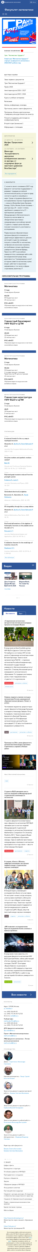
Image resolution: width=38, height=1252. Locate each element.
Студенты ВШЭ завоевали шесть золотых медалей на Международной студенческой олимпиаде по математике (18, 794)
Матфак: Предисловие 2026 (13, 143)
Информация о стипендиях (13, 127)
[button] (3, 31)
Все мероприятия (10, 174)
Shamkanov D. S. (9, 548)
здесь (30, 1237)
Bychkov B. (17, 444)
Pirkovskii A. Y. (8, 531)
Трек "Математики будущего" (14, 83)
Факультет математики (19, 9)
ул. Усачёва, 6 (8, 1008)
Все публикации (9, 557)
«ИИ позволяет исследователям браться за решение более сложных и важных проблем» (18, 928)
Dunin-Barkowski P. (27, 444)
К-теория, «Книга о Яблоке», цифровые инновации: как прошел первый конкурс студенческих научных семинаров (16, 864)
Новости (9, 608)
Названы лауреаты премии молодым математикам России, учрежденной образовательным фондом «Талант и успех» (17, 700)
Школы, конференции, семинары (15, 105)
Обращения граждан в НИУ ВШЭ (14, 1184)
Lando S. (15, 480)
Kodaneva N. (8, 480)
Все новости (19, 994)
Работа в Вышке (9, 1210)
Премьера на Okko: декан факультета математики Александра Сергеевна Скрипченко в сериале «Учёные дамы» (17, 745)
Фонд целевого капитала (12, 1188)
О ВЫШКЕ (7, 1162)
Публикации (9, 431)
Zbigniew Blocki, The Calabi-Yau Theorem (24, 584)
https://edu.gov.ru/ (10, 1226)
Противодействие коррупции (13, 1191)
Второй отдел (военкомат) (13, 123)
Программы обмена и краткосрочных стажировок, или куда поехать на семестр (19, 113)
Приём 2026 (8, 87)
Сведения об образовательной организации (18, 1199)
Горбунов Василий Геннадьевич (13, 1108)
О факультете (9, 182)
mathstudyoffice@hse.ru (11, 1021)
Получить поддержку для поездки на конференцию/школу (17, 119)
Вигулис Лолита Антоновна (12, 1149)
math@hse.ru (14, 1016)
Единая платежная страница (13, 1207)
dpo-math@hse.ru (9, 1030)
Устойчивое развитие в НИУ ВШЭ (14, 1172)
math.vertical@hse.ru (10, 1036)
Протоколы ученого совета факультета (18, 108)
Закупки (6, 1181)
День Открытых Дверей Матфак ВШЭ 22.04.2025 (10, 584)
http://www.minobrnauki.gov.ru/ (14, 1218)
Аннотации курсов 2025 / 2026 (15, 94)
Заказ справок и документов (14, 79)
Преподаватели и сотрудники (13, 1175)
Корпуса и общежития (11, 1178)
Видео (8, 566)
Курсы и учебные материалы (14, 98)
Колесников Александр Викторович (15, 1122)
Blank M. (7, 463)
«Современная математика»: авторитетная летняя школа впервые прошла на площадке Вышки (17, 623)
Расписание (8, 101)
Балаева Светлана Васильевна (19, 1093)
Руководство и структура (12, 1168)
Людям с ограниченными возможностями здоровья (17, 1203)
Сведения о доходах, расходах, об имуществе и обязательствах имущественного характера (19, 1195)
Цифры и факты (9, 1165)
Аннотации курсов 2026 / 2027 (15, 90)
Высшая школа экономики (12, 2)
